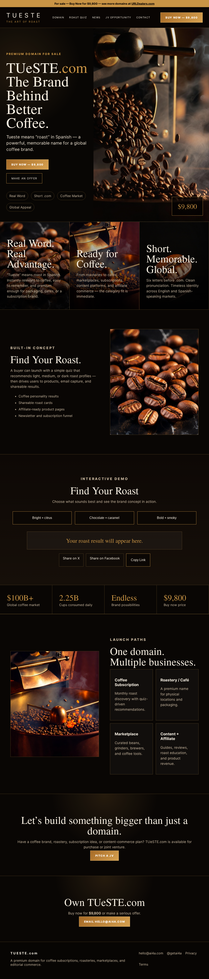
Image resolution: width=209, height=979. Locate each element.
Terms (143, 964)
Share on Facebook (105, 558)
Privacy (191, 953)
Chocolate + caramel (104, 518)
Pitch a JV (104, 855)
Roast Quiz (78, 17)
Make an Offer (24, 178)
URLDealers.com (143, 3)
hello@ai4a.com (151, 953)
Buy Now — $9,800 (182, 17)
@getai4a (174, 953)
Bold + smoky (167, 518)
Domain (58, 17)
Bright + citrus (42, 518)
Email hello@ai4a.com (104, 921)
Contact (143, 17)
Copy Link (138, 560)
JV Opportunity (118, 17)
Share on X (71, 558)
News (96, 17)
